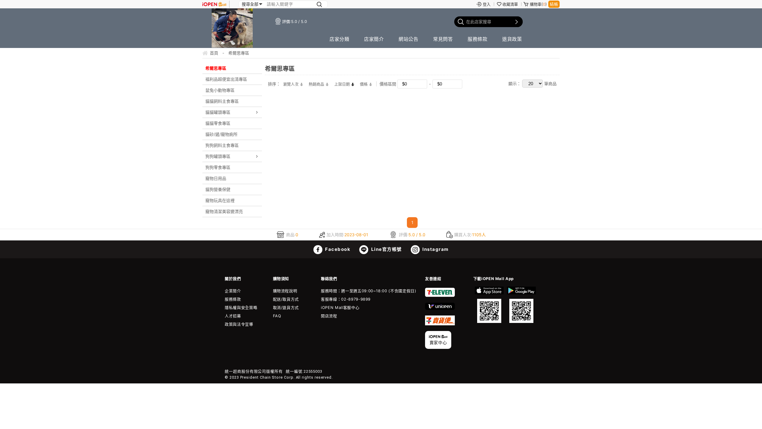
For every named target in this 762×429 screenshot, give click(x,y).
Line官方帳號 (386, 249)
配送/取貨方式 (286, 299)
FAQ (277, 315)
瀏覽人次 (291, 84)
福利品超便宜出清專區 (226, 79)
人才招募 (233, 315)
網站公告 (408, 39)
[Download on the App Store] (489, 305)
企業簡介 (233, 290)
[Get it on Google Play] (521, 305)
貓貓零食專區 (217, 123)
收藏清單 (510, 4)
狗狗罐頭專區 (217, 156)
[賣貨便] (440, 323)
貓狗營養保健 (217, 189)
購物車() (538, 4)
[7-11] (440, 295)
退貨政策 (512, 39)
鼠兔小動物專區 (220, 90)
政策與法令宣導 (239, 324)
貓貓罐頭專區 (217, 112)
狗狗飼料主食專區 (222, 145)
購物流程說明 (285, 290)
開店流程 (329, 315)
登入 (487, 4)
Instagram (435, 249)
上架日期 (342, 84)
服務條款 (477, 39)
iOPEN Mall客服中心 (340, 307)
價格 (364, 84)
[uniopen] (440, 308)
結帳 (554, 4)
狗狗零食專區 (217, 167)
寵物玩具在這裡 (220, 200)
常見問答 (443, 39)
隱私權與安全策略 (241, 307)
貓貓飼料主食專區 (222, 101)
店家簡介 (374, 39)
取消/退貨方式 (286, 307)
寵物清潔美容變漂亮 (224, 211)
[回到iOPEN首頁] (214, 4)
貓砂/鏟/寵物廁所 (221, 134)
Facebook (337, 249)
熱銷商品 (316, 84)
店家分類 (339, 39)
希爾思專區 (215, 68)
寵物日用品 (215, 178)
